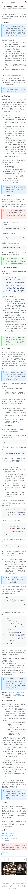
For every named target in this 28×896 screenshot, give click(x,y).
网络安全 (8, 26)
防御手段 (3, 297)
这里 (18, 849)
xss (7, 854)
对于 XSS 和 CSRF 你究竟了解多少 (10, 838)
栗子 (17, 431)
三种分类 (13, 115)
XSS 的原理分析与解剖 (7, 836)
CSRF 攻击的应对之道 (7, 840)
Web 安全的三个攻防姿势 (15, 693)
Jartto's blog (14, 2)
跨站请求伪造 (5, 352)
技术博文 (18, 8)
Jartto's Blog (10, 846)
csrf (3, 854)
